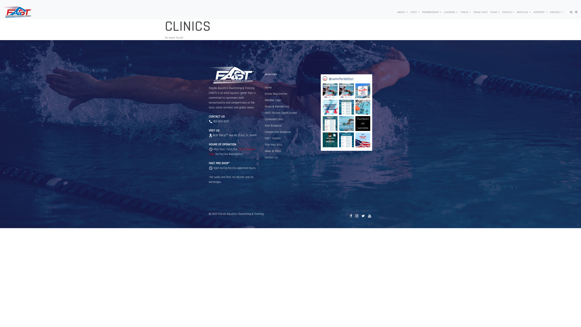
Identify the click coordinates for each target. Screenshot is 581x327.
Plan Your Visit (273, 145)
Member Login (273, 100)
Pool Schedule (273, 126)
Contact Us (271, 157)
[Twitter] (363, 216)
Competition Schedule (278, 132)
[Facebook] (351, 216)
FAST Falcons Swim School (281, 113)
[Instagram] (357, 216)
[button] (330, 90)
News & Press (273, 151)
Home (268, 87)
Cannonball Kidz (274, 119)
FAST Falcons (273, 138)
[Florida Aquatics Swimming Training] (17, 12)
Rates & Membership (277, 107)
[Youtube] (369, 216)
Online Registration (276, 94)
